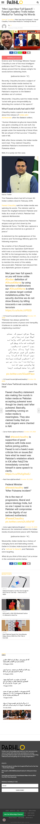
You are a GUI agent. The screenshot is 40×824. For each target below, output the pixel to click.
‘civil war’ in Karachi (13, 549)
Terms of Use (30, 815)
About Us (12, 810)
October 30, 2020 (26, 479)
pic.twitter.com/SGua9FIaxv (20, 374)
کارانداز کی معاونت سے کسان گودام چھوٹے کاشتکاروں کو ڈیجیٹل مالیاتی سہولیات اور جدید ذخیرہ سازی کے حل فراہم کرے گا (15, 681)
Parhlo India (32, 810)
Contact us (24, 810)
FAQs (18, 810)
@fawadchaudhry (19, 437)
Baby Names (31, 813)
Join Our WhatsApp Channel (13, 814)
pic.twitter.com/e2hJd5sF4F (19, 522)
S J (11, 25)
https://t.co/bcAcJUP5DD (18, 310)
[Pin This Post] (24, 52)
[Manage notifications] (4, 819)
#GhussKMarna (13, 283)
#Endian (9, 279)
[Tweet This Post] (16, 52)
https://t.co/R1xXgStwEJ (17, 474)
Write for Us (29, 817)
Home (4, 19)
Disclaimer (21, 817)
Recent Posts (7, 574)
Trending (10, 19)
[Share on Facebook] (11, 52)
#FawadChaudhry (14, 518)
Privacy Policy (13, 817)
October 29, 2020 (30, 432)
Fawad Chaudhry (9, 205)
